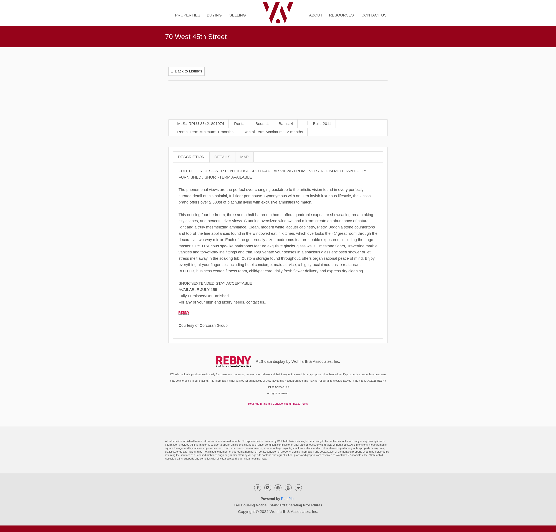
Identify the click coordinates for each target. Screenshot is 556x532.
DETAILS (222, 157)
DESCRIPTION (191, 157)
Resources (341, 15)
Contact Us (374, 15)
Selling (237, 15)
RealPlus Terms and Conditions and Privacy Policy (278, 403)
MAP (244, 157)
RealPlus (288, 499)
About (316, 15)
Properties (187, 15)
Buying (214, 15)
